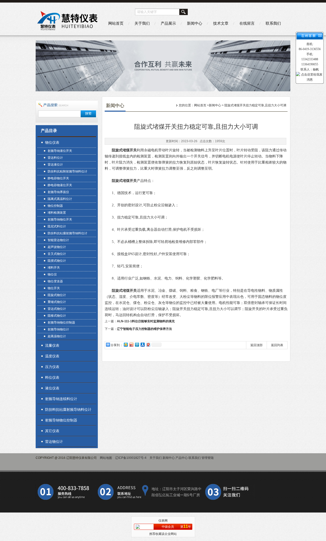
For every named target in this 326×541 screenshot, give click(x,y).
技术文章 (220, 23)
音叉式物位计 (57, 254)
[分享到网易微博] (148, 344)
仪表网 (163, 520)
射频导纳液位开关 (60, 151)
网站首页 (116, 23)
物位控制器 (55, 206)
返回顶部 (256, 345)
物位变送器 (55, 281)
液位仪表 (52, 388)
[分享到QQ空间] (125, 344)
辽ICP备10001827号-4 (130, 458)
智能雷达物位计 (58, 240)
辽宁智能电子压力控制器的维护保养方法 (144, 329)
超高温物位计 (57, 336)
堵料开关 (54, 267)
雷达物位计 (54, 442)
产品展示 (168, 23)
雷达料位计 (55, 157)
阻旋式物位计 (57, 295)
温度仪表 (52, 356)
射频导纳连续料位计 (61, 399)
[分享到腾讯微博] (137, 344)
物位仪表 (52, 142)
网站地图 (106, 458)
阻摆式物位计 (57, 260)
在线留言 (247, 23)
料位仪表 (52, 377)
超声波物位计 (57, 247)
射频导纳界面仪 (58, 192)
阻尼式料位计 (57, 226)
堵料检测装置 (57, 212)
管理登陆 (207, 458)
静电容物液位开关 (60, 185)
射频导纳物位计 (58, 329)
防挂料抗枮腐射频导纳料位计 (67, 233)
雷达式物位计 (57, 309)
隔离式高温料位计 (60, 199)
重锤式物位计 (57, 302)
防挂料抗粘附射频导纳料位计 (67, 171)
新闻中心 (194, 23)
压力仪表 (52, 367)
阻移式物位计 (57, 315)
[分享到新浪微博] (131, 344)
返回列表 (277, 345)
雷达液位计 (55, 164)
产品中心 (181, 458)
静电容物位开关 (58, 178)
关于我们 (142, 23)
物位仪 (52, 274)
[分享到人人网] (142, 344)
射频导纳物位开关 (60, 219)
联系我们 (273, 23)
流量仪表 (52, 345)
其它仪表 (52, 431)
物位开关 (54, 288)
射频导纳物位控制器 (61, 322)
